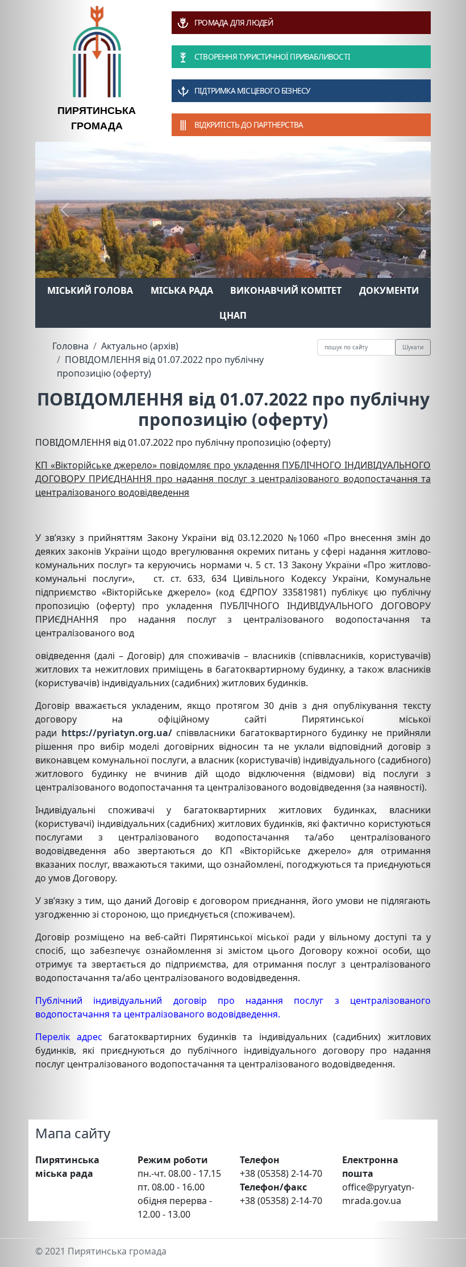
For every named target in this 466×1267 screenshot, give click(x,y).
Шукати (412, 347)
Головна (70, 346)
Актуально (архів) (139, 346)
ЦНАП (233, 315)
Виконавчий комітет (286, 290)
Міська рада (182, 290)
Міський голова (90, 290)
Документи (389, 290)
